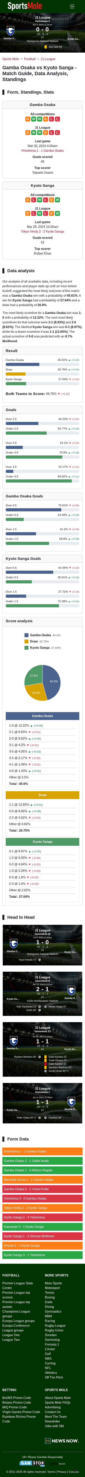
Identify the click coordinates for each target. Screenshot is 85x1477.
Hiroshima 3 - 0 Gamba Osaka (25, 1198)
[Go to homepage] (25, 6)
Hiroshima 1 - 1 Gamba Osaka (42, 150)
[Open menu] (72, 6)
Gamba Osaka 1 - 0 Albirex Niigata (28, 1170)
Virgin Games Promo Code (21, 1412)
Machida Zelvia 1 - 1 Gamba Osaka (28, 1179)
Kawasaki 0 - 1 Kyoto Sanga (24, 1226)
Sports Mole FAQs (57, 1402)
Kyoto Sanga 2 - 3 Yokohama (24, 1217)
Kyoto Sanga (75, 39)
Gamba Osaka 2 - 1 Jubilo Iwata (26, 1160)
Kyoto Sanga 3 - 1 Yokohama (24, 1255)
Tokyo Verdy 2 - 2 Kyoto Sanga (42, 231)
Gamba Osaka (12, 38)
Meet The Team (56, 1416)
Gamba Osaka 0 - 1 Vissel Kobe (26, 1189)
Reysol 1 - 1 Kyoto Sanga (22, 1245)
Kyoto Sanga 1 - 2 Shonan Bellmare (29, 1236)
